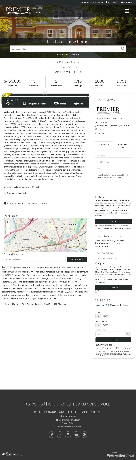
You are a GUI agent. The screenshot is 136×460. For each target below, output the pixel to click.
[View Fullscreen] (8, 232)
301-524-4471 (113, 2)
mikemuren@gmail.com (93, 2)
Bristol (38, 304)
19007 (47, 304)
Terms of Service (120, 228)
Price (98, 312)
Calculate (113, 339)
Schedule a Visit (122, 146)
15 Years (123, 305)
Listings (15, 304)
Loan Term (100, 305)
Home (7, 304)
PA (23, 304)
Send (113, 221)
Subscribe (113, 287)
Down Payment (102, 321)
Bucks (30, 304)
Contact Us (100, 129)
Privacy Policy (99, 215)
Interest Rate (101, 330)
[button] (123, 48)
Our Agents (100, 133)
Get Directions (77, 259)
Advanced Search (67, 54)
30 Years (112, 305)
